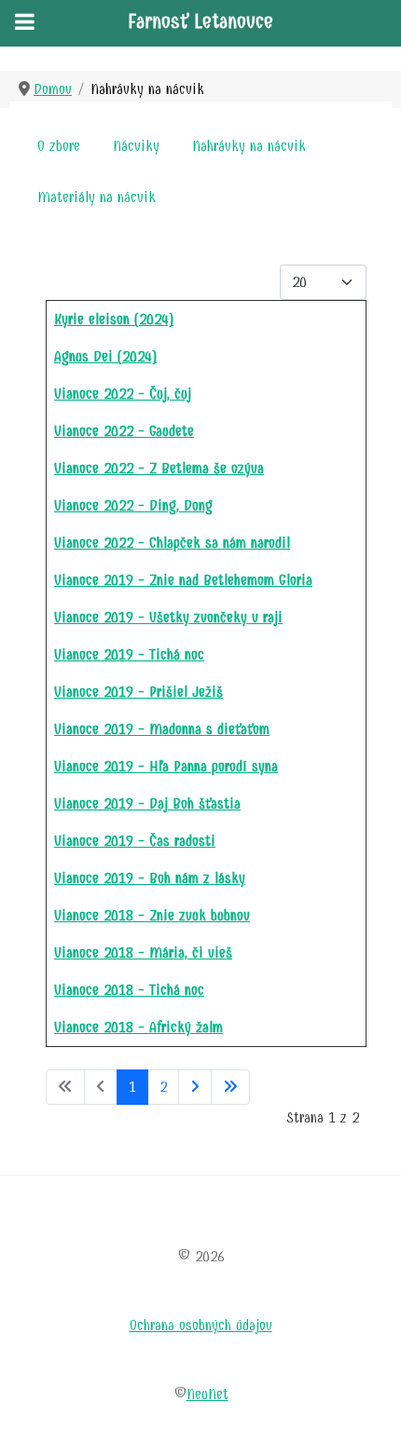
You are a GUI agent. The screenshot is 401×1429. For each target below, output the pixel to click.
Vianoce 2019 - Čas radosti (134, 841)
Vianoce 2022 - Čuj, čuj (122, 393)
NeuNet (207, 1394)
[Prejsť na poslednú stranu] (230, 1087)
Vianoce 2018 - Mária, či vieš (143, 952)
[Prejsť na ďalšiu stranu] (195, 1087)
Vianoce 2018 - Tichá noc (129, 990)
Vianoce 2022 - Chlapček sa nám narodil (172, 542)
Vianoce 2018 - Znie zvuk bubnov (152, 915)
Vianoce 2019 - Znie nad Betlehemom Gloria (183, 580)
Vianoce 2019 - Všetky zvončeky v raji (168, 617)
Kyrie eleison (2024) (113, 319)
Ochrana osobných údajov (201, 1325)
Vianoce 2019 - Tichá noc (129, 654)
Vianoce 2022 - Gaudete (124, 431)
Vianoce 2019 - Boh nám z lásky (149, 878)
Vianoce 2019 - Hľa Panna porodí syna (166, 766)
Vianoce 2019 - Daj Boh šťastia (147, 803)
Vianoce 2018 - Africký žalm (138, 1027)
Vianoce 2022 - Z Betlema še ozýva (159, 468)
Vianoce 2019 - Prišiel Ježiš (138, 692)
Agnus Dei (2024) (105, 356)
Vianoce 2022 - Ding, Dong (133, 505)
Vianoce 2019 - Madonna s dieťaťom (162, 729)
